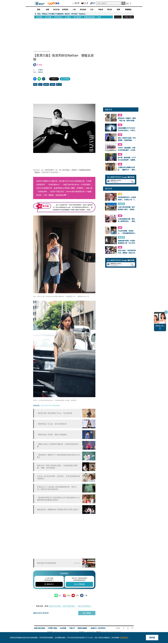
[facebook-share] (35, 79)
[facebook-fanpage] (123, 628)
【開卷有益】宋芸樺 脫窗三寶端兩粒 (52, 434)
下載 (85, 595)
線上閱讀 (87, 613)
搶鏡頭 (46, 84)
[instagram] (128, 628)
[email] (132, 628)
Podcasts (117, 17)
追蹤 (68, 595)
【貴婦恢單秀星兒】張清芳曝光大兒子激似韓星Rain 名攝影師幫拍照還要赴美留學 (58, 498)
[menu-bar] (130, 3)
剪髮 (35, 84)
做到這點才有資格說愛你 (46, 563)
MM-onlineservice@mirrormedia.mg (65, 632)
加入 (60, 595)
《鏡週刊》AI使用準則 (97, 628)
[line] (118, 628)
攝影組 (40, 72)
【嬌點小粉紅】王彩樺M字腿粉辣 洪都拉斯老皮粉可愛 (58, 445)
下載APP (72, 628)
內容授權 (63, 628)
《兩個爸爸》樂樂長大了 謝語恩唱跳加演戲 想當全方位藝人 (58, 456)
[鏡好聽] (75, 3)
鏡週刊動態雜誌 (69, 606)
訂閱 (77, 595)
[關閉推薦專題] (166, 312)
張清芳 (52, 84)
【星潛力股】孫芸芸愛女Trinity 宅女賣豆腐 (54, 413)
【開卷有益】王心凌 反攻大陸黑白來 (52, 424)
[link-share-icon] (43, 79)
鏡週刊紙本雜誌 (55, 606)
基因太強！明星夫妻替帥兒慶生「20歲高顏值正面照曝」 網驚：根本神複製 (57, 466)
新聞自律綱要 (82, 628)
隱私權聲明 (124, 637)
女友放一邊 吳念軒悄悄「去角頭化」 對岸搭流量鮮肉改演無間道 (58, 477)
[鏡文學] (84, 3)
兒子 (40, 84)
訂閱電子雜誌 (52, 628)
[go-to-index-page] (39, 3)
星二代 (59, 84)
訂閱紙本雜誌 (128, 17)
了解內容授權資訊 (84, 606)
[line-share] (39, 79)
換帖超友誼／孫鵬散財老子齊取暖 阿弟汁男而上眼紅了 (58, 509)
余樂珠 (40, 70)
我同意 (152, 637)
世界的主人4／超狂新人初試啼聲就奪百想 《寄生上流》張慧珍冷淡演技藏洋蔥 (57, 488)
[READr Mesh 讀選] (92, 3)
